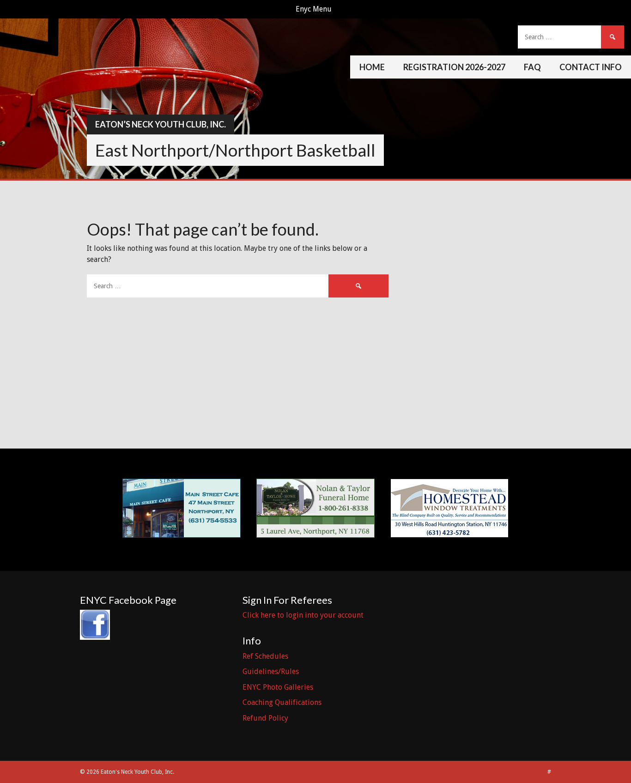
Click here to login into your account (303, 615)
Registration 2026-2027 (454, 67)
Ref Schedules (265, 656)
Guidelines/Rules (271, 671)
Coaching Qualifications (282, 702)
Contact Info (590, 67)
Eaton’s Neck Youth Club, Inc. (160, 124)
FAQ (532, 67)
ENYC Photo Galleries (278, 687)
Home (372, 67)
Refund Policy (265, 718)
